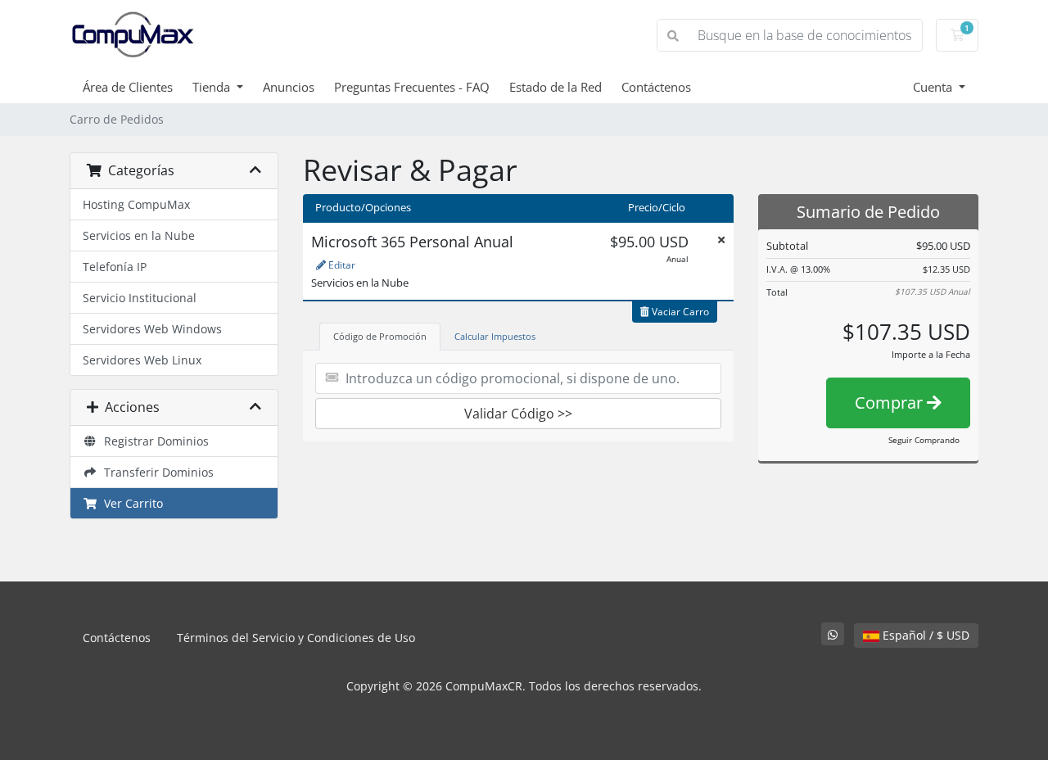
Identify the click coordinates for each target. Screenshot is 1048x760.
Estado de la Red (555, 87)
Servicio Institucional (139, 297)
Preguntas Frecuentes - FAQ (412, 87)
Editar (340, 265)
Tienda (212, 87)
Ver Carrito (130, 503)
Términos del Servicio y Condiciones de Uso (296, 637)
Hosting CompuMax (136, 204)
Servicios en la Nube (139, 235)
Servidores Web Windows (152, 329)
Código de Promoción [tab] (380, 336)
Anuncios (288, 87)
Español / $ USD (924, 635)
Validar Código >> (518, 414)
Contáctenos (656, 87)
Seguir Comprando (924, 440)
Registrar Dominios (153, 441)
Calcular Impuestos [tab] (494, 336)
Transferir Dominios (155, 472)
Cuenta (934, 87)
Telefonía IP (115, 266)
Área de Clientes (128, 87)
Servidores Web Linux (142, 360)
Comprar (891, 402)
